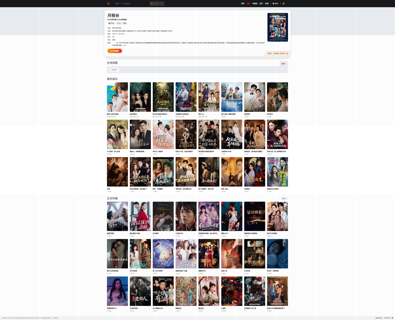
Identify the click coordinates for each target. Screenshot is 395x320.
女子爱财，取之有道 (113, 151)
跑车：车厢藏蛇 (158, 189)
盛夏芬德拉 (110, 233)
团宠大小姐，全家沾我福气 (184, 151)
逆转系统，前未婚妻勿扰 (183, 189)
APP (276, 3)
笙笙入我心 (224, 189)
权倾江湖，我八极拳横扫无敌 (276, 151)
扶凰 (108, 189)
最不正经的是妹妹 (112, 271)
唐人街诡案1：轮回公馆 (206, 189)
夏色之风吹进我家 (112, 114)
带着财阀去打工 (112, 308)
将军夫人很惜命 (158, 151)
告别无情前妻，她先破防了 (138, 189)
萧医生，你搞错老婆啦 (137, 151)
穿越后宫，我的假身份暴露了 (253, 151)
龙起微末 (247, 189)
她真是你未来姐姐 (273, 189)
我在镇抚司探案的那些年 (206, 151)
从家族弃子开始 (226, 151)
